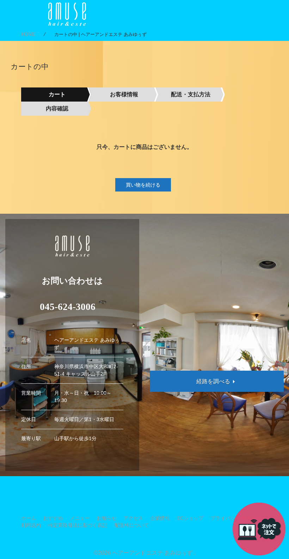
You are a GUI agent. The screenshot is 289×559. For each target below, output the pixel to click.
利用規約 (31, 525)
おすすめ (53, 518)
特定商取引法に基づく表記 (77, 525)
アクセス (133, 518)
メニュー (80, 518)
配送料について (131, 525)
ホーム (28, 518)
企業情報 (160, 518)
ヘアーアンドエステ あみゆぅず (152, 553)
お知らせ (106, 518)
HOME (28, 34)
